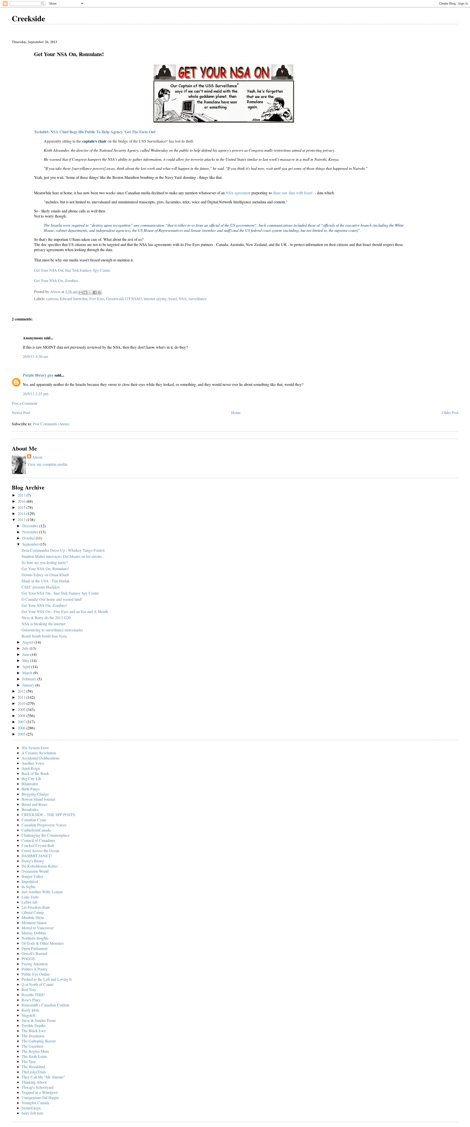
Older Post (450, 412)
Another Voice (33, 763)
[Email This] (80, 292)
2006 (22, 727)
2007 (22, 721)
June (26, 654)
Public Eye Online (36, 974)
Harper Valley (32, 876)
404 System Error (35, 747)
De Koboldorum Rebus (40, 866)
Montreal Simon (34, 922)
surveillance (197, 298)
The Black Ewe (34, 1030)
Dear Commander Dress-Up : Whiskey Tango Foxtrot (63, 550)
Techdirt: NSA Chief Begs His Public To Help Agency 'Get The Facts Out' (95, 132)
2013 (22, 519)
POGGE (28, 958)
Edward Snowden (73, 298)
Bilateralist (30, 783)
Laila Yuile (30, 896)
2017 (22, 495)
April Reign (31, 768)
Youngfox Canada (35, 1102)
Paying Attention (35, 963)
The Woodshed (33, 1066)
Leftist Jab (29, 902)
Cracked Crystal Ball (38, 845)
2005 (22, 733)
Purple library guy (38, 375)
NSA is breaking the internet (43, 623)
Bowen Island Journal (38, 799)
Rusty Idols (30, 1010)
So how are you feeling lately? (45, 562)
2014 (22, 513)
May (26, 660)
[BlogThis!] (85, 292)
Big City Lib (31, 778)
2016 (22, 501)
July (26, 648)
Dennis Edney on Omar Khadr (45, 574)
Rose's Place (31, 999)
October (29, 537)
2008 (22, 715)
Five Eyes (96, 298)
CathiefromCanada (36, 830)
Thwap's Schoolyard (37, 1087)
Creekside (28, 18)
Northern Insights (35, 938)
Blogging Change (35, 793)
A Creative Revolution (39, 752)
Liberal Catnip (33, 912)
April (26, 666)
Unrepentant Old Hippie (40, 1097)
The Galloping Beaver (39, 1040)
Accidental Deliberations (41, 757)
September (31, 544)
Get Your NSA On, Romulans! (45, 568)
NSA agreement (238, 192)
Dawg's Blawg (33, 860)
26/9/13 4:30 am (35, 356)
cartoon (52, 298)
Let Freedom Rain (36, 907)
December (30, 525)
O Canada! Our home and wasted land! (52, 599)
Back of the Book (35, 773)
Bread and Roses (34, 804)
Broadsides (30, 809)
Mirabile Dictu (33, 917)
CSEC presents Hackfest (40, 586)
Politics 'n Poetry (34, 968)
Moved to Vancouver (38, 927)
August (28, 642)
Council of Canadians (38, 840)
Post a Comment (24, 403)
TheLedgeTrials (34, 1071)
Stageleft (28, 1015)
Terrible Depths (34, 1025)
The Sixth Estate (34, 1056)
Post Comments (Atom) (51, 423)
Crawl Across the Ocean (40, 850)
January (28, 684)
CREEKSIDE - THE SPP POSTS (48, 814)
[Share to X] (90, 292)
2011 (22, 697)
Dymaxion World (35, 871)
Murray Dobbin (34, 932)
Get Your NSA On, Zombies (56, 280)
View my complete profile (47, 464)
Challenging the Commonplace (46, 835)
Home (236, 412)
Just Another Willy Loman (42, 891)
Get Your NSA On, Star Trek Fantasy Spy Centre (72, 270)
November (30, 531)
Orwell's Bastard (34, 953)
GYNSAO (133, 298)
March (27, 672)
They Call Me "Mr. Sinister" (43, 1076)
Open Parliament (34, 948)
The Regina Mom (35, 1051)
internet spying (155, 298)
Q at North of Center (38, 984)
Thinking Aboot (34, 1082)
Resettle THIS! (33, 994)
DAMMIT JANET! (37, 855)
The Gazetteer (32, 1046)
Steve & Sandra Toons (39, 1020)
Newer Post (21, 412)
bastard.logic (31, 1107)
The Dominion (33, 1035)
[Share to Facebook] (94, 292)
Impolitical (30, 881)
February (29, 678)
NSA (183, 298)
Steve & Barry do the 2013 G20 (46, 617)
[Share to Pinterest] (99, 292)
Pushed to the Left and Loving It (46, 979)
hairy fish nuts (32, 1112)
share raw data (284, 192)
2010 (22, 703)
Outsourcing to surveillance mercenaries (52, 629)
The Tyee (29, 1061)
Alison (37, 457)
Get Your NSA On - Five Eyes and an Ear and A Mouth (65, 611)
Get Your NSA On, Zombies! (44, 605)
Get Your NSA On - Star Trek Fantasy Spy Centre (60, 593)
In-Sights (28, 886)
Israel (172, 298)
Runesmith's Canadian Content (45, 1004)
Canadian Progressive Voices (44, 824)
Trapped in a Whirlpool (40, 1092)
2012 (22, 691)
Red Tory (29, 989)
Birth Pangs (31, 788)
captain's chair (94, 141)
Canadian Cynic (34, 819)
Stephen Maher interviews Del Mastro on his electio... (63, 556)
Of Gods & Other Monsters (43, 943)
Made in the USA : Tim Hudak (46, 580)
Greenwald (114, 298)
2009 (22, 709)
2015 (22, 507)
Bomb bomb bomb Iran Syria (44, 635)
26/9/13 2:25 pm (35, 393)
